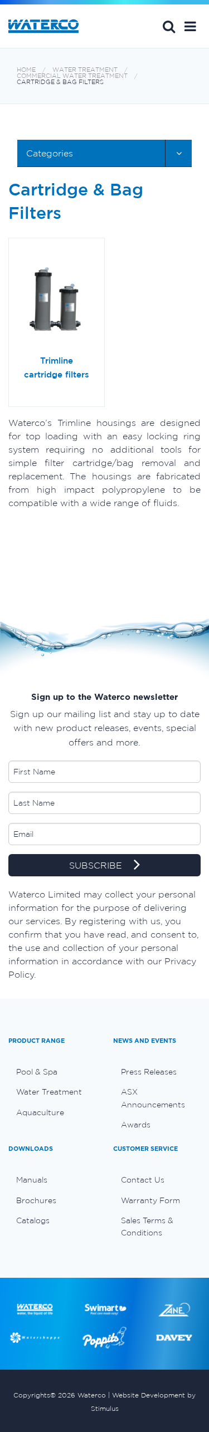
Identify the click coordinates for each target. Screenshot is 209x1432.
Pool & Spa (36, 1071)
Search (169, 26)
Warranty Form (150, 1200)
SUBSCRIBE (97, 866)
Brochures (36, 1200)
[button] (190, 26)
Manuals (31, 1179)
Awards (135, 1124)
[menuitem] (52, 1072)
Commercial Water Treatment (72, 76)
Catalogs (33, 1220)
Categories (49, 153)
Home (26, 70)
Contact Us (142, 1179)
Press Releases (149, 1071)
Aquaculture (40, 1112)
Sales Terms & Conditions (147, 1226)
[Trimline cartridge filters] (56, 301)
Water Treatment (85, 70)
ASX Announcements (153, 1098)
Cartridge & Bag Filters (60, 82)
